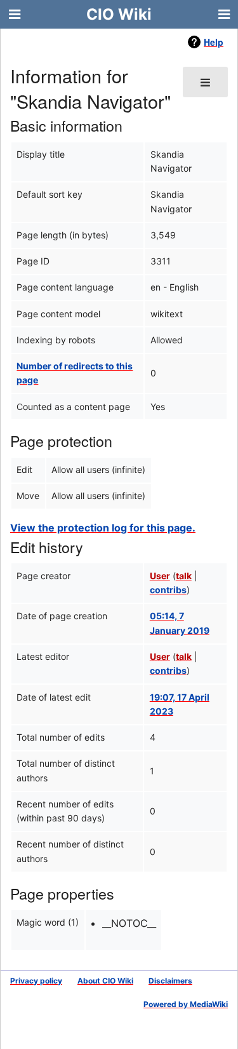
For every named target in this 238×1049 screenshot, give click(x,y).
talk (184, 575)
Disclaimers (170, 980)
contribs (168, 589)
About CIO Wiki (105, 980)
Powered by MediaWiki (185, 1004)
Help (213, 42)
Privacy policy (36, 980)
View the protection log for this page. (102, 527)
